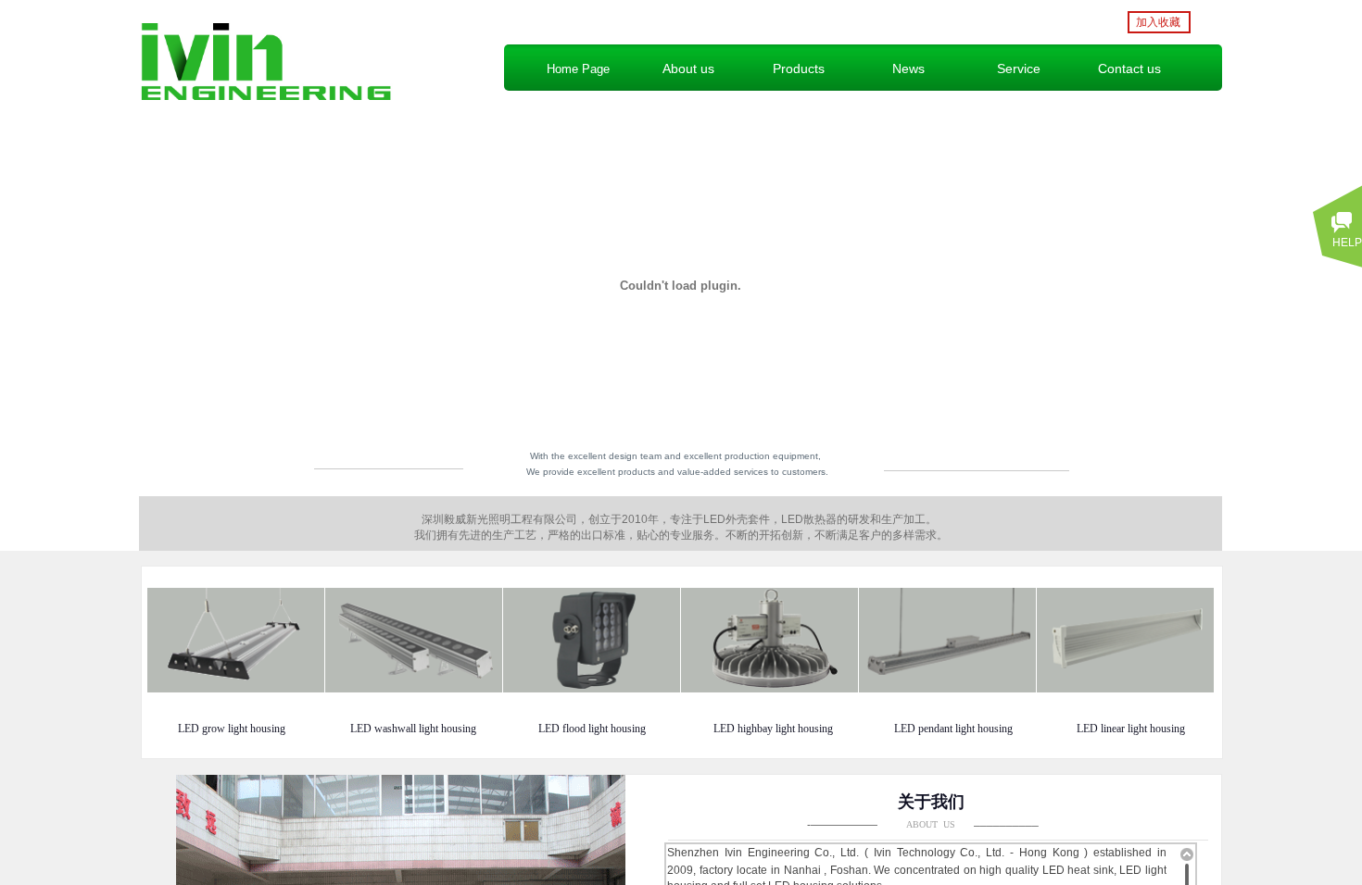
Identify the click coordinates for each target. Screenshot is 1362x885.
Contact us (1129, 68)
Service (1018, 68)
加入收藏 (1158, 22)
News (908, 68)
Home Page (578, 69)
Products (799, 68)
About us (688, 68)
